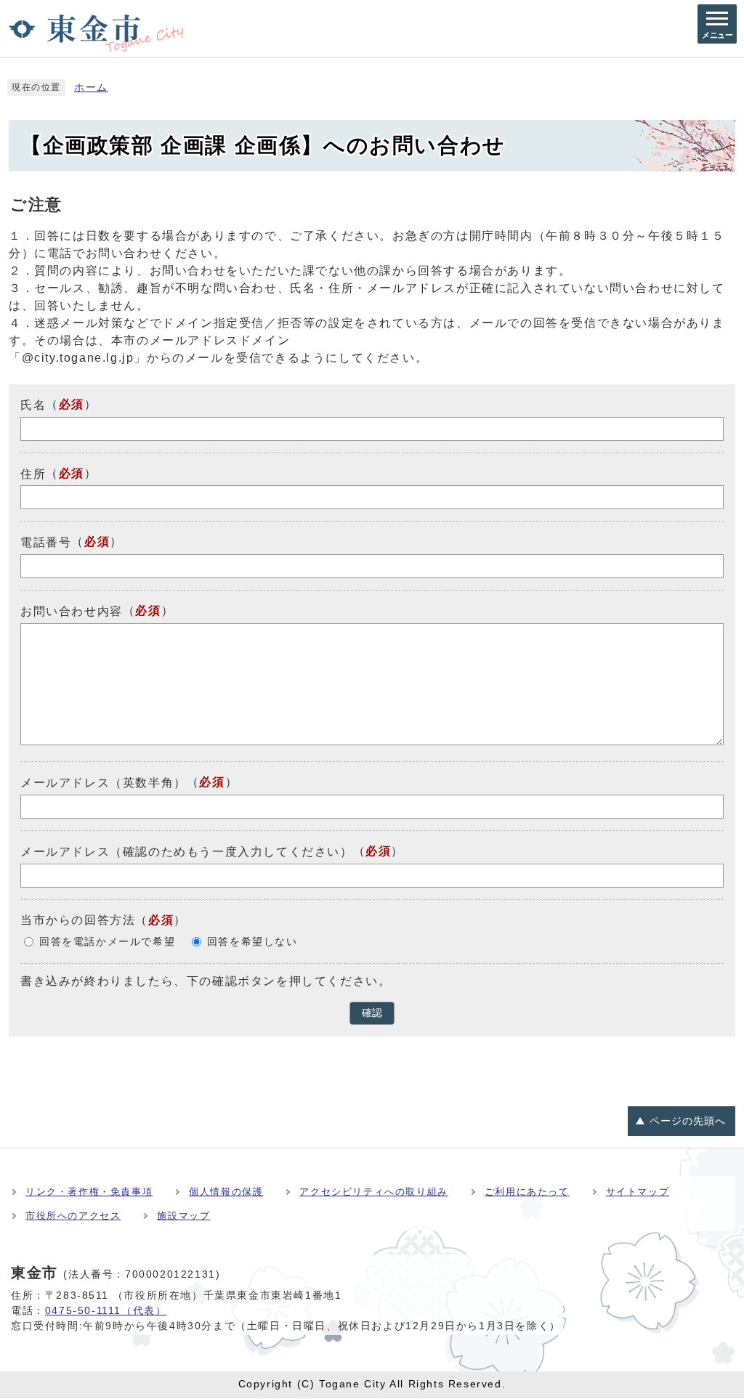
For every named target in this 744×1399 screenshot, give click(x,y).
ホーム (91, 87)
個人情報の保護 (226, 1191)
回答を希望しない (252, 941)
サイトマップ (638, 1191)
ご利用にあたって (527, 1191)
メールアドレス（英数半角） (103, 782)
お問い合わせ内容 (71, 611)
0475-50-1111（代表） (106, 1310)
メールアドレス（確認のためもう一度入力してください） (186, 852)
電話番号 (45, 542)
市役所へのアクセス (73, 1215)
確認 (372, 1012)
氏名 (33, 405)
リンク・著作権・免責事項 (89, 1191)
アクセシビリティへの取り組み (373, 1191)
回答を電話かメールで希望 (107, 941)
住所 (33, 473)
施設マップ (183, 1215)
